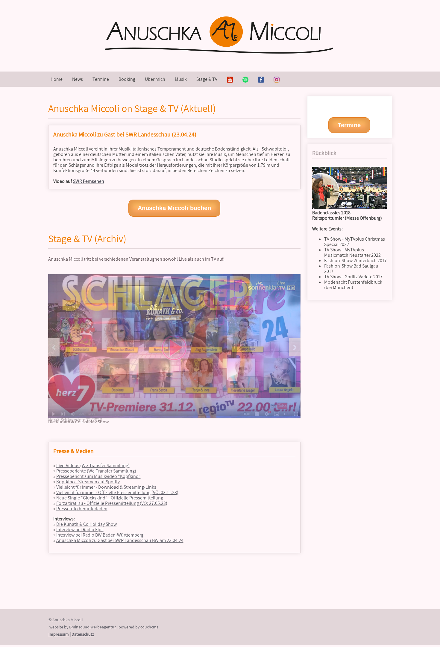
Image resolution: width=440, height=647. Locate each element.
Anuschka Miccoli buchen (174, 208)
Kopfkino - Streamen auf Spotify (88, 482)
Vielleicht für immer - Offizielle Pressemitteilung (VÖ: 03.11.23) (117, 492)
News (77, 79)
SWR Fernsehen (88, 181)
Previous (54, 347)
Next (295, 347)
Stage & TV (206, 79)
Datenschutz (83, 634)
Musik (181, 79)
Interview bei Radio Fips (80, 529)
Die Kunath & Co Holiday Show (86, 524)
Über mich (155, 79)
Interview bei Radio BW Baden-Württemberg (99, 535)
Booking (127, 79)
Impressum (58, 634)
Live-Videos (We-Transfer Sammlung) (93, 465)
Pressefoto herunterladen (81, 508)
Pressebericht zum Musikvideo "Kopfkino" (98, 476)
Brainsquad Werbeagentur (92, 627)
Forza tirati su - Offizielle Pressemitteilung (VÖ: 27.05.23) (111, 503)
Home (57, 79)
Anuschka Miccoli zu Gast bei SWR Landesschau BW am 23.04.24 (119, 540)
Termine (100, 79)
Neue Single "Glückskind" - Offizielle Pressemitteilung (109, 498)
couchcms (149, 627)
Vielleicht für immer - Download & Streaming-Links (106, 487)
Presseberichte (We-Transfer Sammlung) (96, 471)
